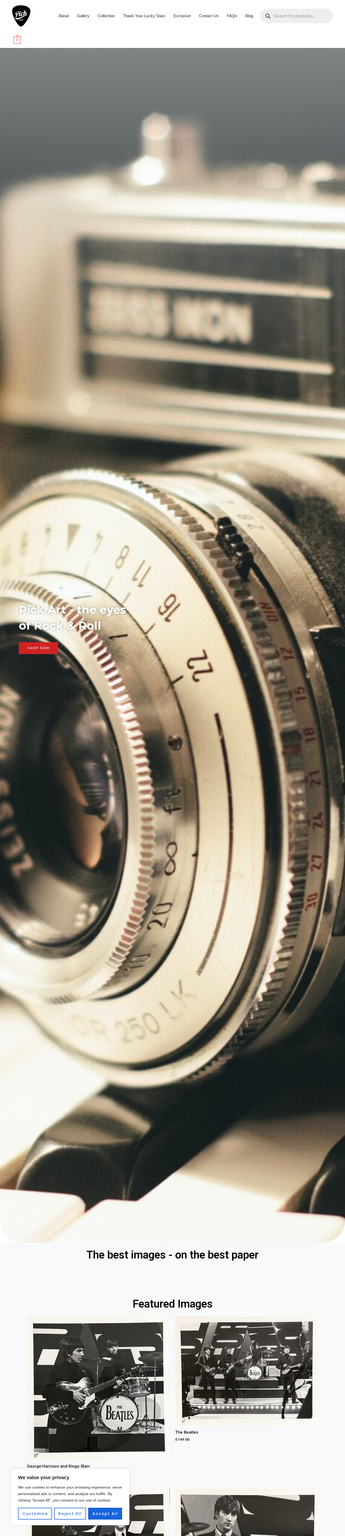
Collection (106, 15)
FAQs (232, 15)
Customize (35, 1513)
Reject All (70, 1513)
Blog (249, 15)
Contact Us (209, 15)
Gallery (83, 15)
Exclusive (182, 15)
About (63, 15)
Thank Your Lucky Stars (144, 15)
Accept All (105, 1513)
